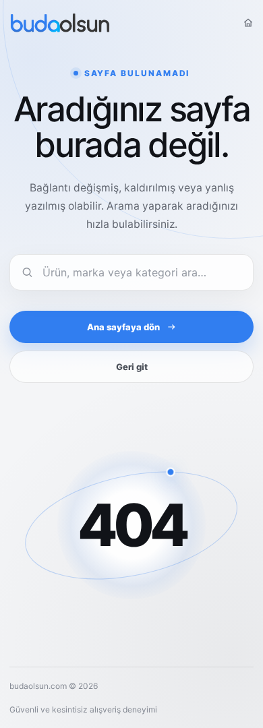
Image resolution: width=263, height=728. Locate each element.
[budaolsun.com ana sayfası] (60, 22)
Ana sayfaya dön (123, 327)
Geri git (132, 366)
